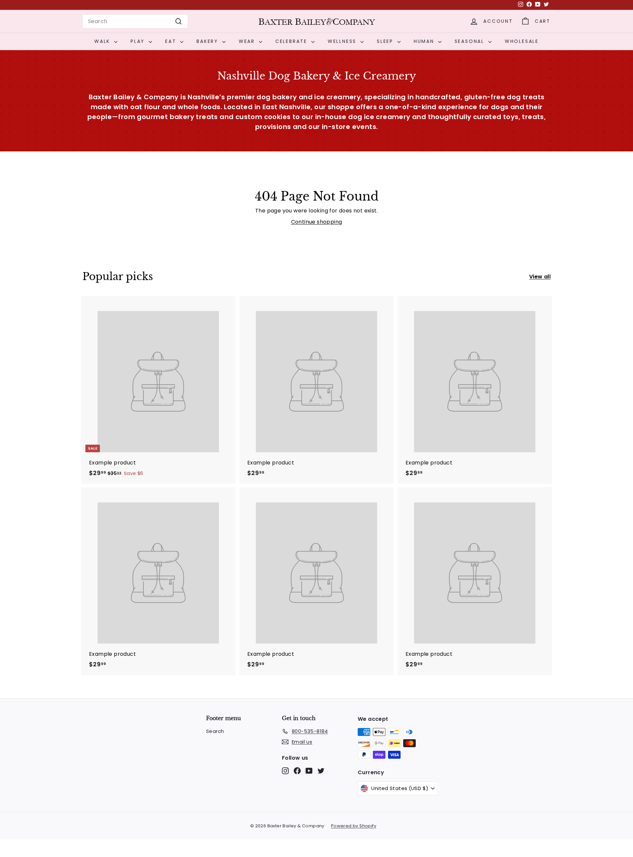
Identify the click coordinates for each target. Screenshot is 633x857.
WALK (103, 41)
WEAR (248, 41)
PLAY (139, 41)
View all (540, 276)
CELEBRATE (292, 41)
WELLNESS (343, 41)
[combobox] (135, 21)
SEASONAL (471, 41)
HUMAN (425, 41)
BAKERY (208, 41)
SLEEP (386, 41)
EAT (171, 41)
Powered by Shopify (353, 826)
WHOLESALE (522, 41)
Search (215, 731)
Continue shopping (316, 222)
